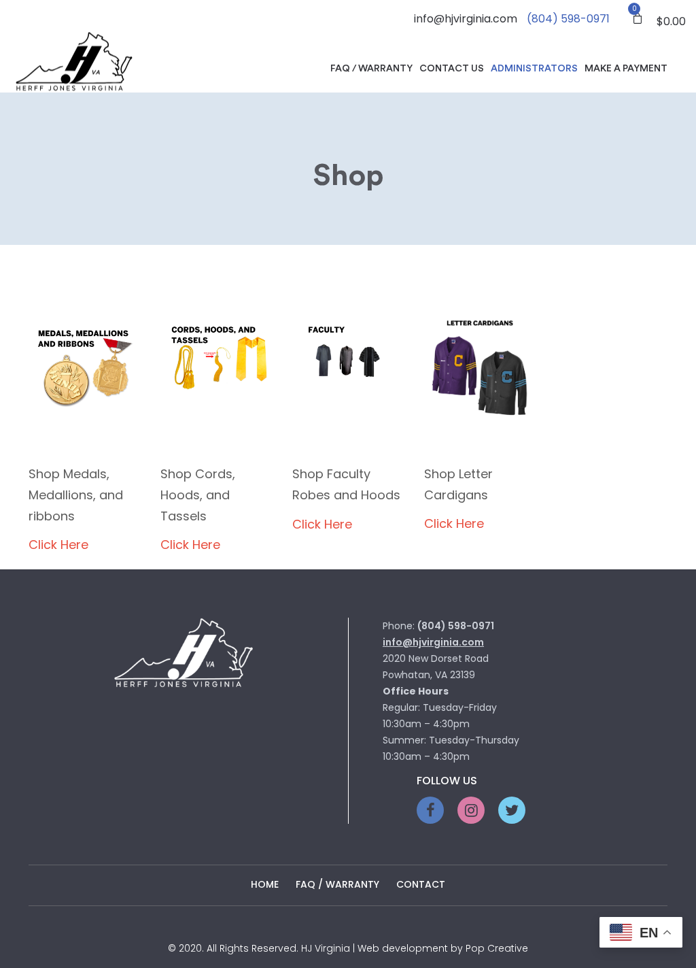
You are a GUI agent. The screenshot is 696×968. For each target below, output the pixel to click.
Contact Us (451, 68)
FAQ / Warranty (371, 68)
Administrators (534, 68)
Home (265, 884)
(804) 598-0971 (568, 19)
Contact (420, 884)
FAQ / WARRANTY (337, 884)
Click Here (58, 544)
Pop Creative (497, 948)
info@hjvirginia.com (465, 19)
